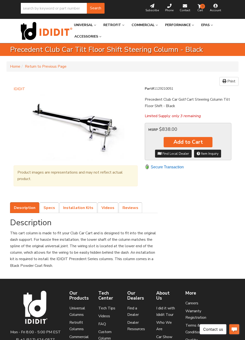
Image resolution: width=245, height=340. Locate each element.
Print (230, 81)
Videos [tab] (107, 207)
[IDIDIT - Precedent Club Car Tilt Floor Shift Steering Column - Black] (76, 126)
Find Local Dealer (175, 153)
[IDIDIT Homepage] (44, 31)
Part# (149, 88)
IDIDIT (19, 89)
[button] (63, 8)
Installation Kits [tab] (78, 207)
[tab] (24, 207)
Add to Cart (188, 142)
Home (15, 66)
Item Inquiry (209, 153)
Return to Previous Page (46, 66)
